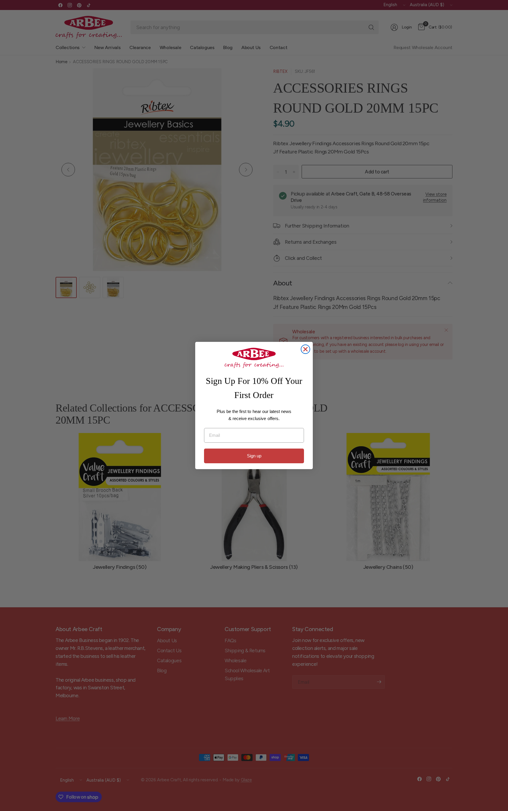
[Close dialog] (305, 349)
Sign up (254, 455)
